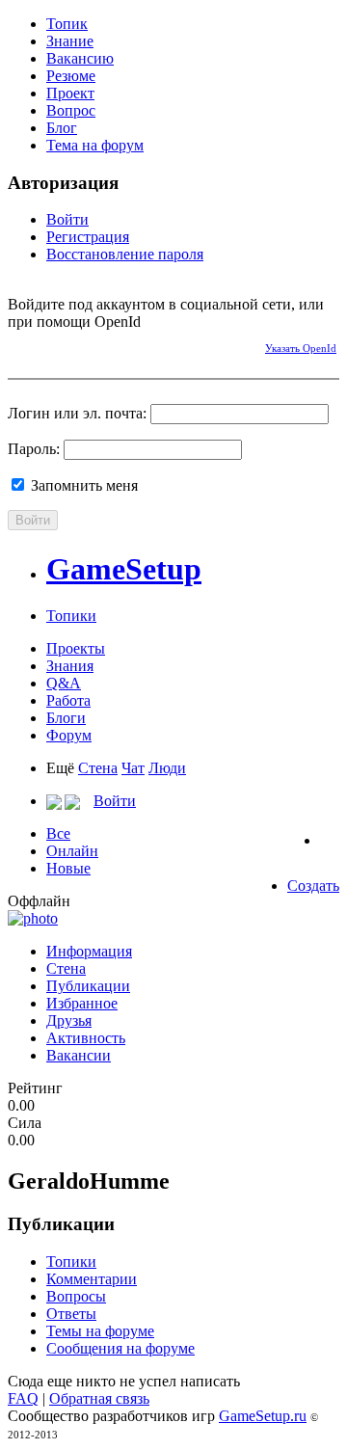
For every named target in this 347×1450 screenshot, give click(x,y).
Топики (71, 615)
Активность (85, 1038)
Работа (68, 700)
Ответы (71, 1313)
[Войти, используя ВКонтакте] (55, 345)
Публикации (88, 986)
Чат (133, 768)
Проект (70, 93)
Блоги (66, 718)
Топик (67, 23)
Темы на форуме (100, 1331)
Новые (68, 868)
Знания (69, 666)
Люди (167, 768)
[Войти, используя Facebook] (22, 345)
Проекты (75, 648)
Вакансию (80, 58)
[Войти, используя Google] (123, 345)
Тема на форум (95, 145)
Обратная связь (99, 1398)
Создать (313, 885)
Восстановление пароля (124, 254)
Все (58, 833)
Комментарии (91, 1279)
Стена (98, 768)
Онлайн (72, 851)
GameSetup (123, 568)
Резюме (70, 75)
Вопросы (76, 1296)
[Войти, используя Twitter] (89, 345)
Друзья (69, 1020)
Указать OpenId (300, 348)
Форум (69, 735)
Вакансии (78, 1055)
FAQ (23, 1398)
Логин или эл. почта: (77, 413)
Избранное (82, 1003)
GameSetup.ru (263, 1416)
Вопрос (70, 110)
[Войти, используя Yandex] (157, 345)
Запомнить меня (82, 485)
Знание (69, 41)
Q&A (63, 683)
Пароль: (34, 449)
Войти (67, 219)
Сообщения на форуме (120, 1348)
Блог (61, 128)
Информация (89, 951)
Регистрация (87, 236)
